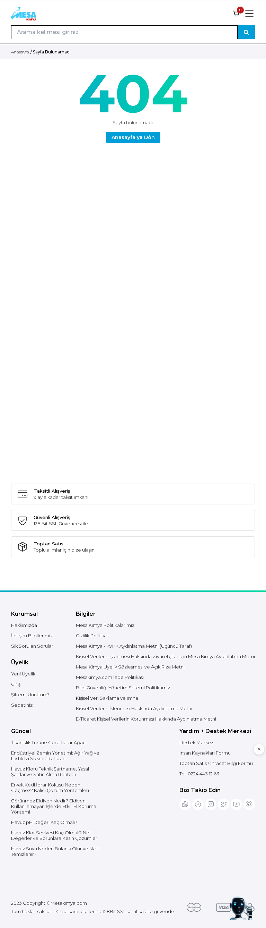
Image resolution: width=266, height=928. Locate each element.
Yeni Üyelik (23, 673)
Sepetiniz (22, 705)
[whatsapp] (185, 804)
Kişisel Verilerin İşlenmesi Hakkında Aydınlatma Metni (134, 708)
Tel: (199, 773)
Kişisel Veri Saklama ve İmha (107, 698)
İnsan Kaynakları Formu (205, 753)
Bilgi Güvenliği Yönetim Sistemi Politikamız (123, 687)
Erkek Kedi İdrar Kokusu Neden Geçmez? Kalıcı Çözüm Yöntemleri (50, 787)
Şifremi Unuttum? (30, 694)
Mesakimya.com (69, 903)
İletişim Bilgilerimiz (32, 635)
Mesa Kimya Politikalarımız (105, 625)
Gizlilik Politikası (92, 635)
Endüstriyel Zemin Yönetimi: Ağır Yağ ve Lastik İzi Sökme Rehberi (55, 755)
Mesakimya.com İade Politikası (110, 677)
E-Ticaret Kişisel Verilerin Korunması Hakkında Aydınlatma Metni (146, 719)
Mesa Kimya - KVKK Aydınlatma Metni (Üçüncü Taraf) (134, 646)
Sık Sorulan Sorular (32, 646)
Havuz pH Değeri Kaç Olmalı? (44, 822)
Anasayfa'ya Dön (133, 137)
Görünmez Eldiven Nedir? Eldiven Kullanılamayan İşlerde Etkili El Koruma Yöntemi (53, 806)
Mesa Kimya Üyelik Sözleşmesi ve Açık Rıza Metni (130, 667)
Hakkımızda (24, 625)
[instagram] (210, 804)
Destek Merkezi (196, 742)
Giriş (15, 684)
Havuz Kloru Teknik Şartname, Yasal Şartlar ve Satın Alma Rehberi (50, 771)
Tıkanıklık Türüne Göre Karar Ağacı (49, 742)
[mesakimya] (23, 13)
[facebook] (198, 804)
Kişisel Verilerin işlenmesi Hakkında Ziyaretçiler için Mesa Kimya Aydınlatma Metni (165, 656)
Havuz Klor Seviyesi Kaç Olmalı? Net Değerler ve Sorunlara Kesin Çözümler (54, 835)
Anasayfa (20, 51)
